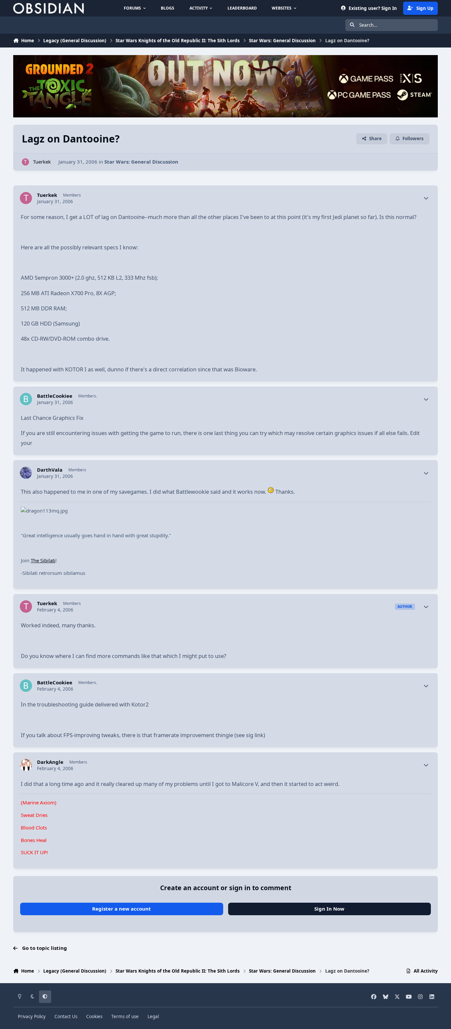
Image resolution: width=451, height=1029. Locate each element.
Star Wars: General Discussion (141, 161)
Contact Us (65, 1016)
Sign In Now (329, 908)
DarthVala (49, 470)
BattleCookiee (54, 396)
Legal (153, 1016)
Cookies (94, 1016)
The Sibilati (43, 560)
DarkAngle (50, 762)
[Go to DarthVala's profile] (26, 473)
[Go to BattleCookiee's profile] (26, 399)
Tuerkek (42, 161)
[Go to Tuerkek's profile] (25, 162)
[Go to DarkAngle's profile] (26, 765)
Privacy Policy (32, 1016)
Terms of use (125, 1016)
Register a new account (121, 908)
